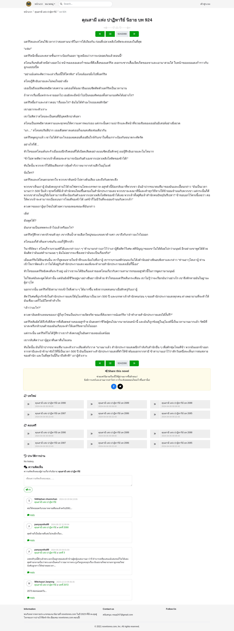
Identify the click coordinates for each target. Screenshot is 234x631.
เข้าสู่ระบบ (205, 4)
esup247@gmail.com (122, 615)
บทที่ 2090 (64, 527)
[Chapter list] (110, 34)
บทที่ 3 (62, 553)
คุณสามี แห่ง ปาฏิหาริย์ (45, 12)
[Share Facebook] (113, 386)
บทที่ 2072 (64, 585)
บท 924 (62, 12)
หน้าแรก (39, 4)
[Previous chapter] (100, 34)
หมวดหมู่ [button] (49, 4)
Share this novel (118, 371)
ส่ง (29, 489)
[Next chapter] (134, 34)
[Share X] (120, 386)
